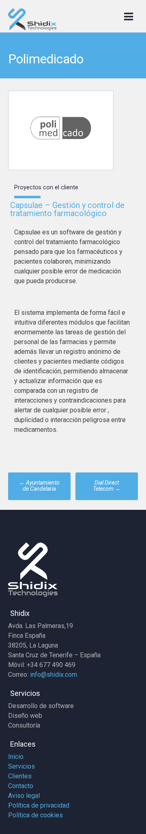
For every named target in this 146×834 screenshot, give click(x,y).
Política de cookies (35, 815)
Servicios (21, 766)
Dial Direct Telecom (106, 485)
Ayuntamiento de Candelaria (39, 485)
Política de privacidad (38, 805)
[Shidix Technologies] (32, 28)
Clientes (20, 776)
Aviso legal (24, 795)
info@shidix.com (53, 674)
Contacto (20, 786)
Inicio (16, 756)
